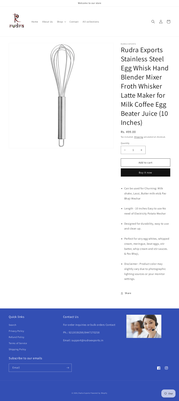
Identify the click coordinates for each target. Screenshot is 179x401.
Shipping (138, 137)
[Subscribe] (67, 368)
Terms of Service (18, 343)
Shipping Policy (17, 349)
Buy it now (145, 172)
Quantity (125, 143)
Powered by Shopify (99, 393)
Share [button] (128, 293)
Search (12, 324)
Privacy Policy (16, 331)
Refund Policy (16, 337)
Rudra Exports (84, 393)
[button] (61, 21)
